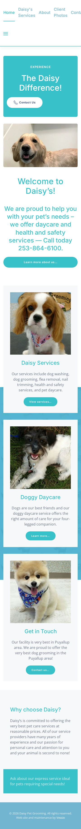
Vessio (60, 818)
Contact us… (41, 670)
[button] (5, 34)
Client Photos (61, 12)
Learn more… (40, 535)
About (44, 12)
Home (9, 12)
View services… (40, 401)
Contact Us (27, 102)
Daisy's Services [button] (26, 12)
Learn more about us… (40, 262)
